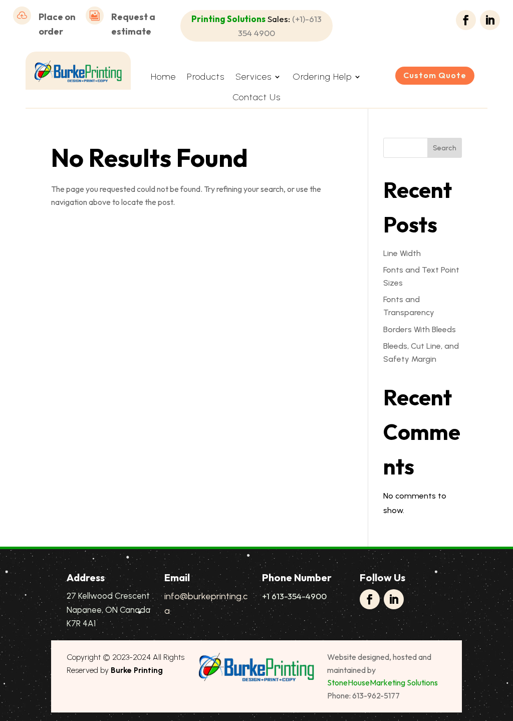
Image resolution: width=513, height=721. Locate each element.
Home (163, 76)
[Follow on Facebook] (466, 20)
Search (444, 148)
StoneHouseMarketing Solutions (382, 682)
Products (205, 76)
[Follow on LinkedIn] (490, 20)
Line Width (402, 253)
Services (253, 76)
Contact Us (256, 97)
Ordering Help (322, 76)
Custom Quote (434, 75)
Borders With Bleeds (419, 329)
